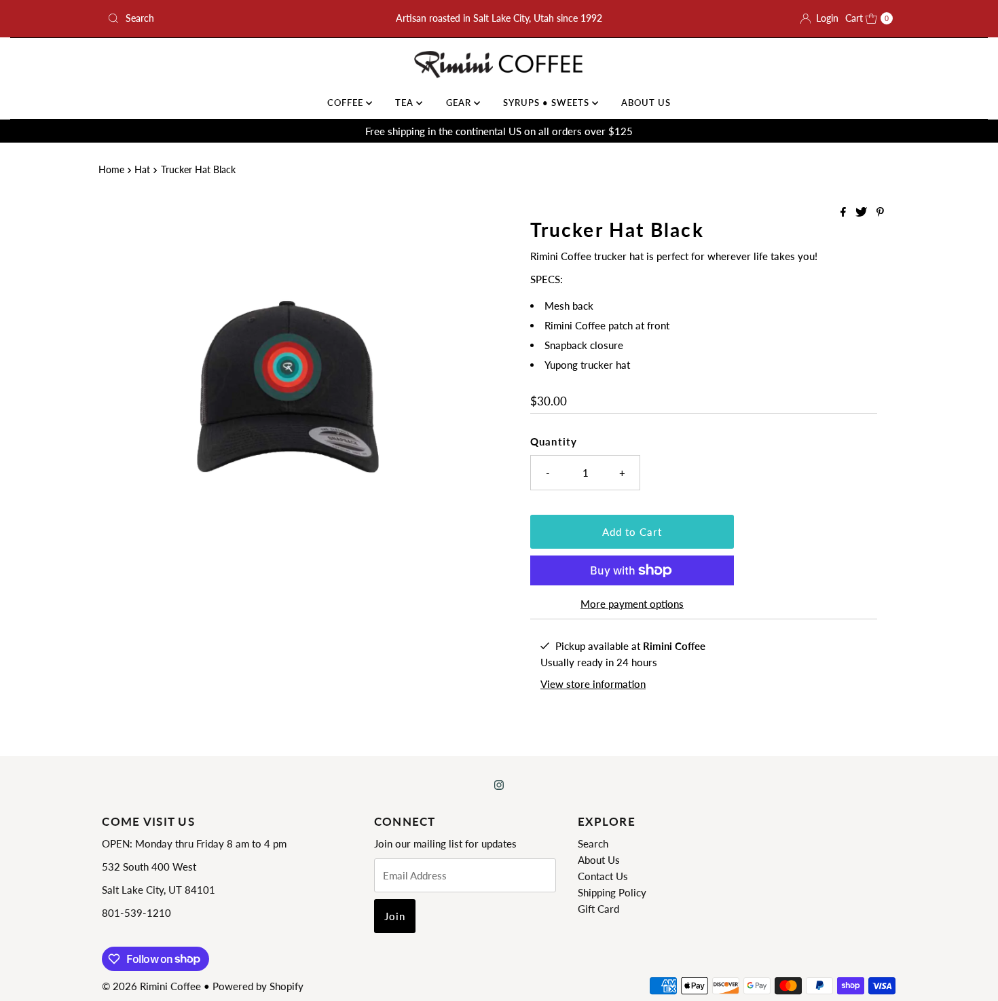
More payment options (632, 604)
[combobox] (230, 18)
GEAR (460, 102)
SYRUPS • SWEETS (547, 102)
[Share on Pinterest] (880, 212)
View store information (593, 684)
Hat (142, 169)
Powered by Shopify (257, 986)
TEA (405, 102)
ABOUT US (646, 102)
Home (111, 169)
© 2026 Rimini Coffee (151, 986)
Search (593, 843)
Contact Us (603, 876)
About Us (599, 860)
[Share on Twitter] (862, 212)
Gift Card (598, 909)
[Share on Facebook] (844, 212)
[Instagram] (499, 784)
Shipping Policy (612, 892)
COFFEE (346, 102)
